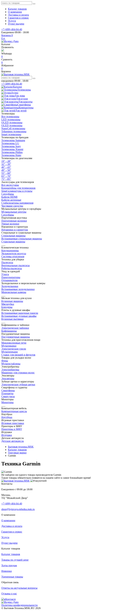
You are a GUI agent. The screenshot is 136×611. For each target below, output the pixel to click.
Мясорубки (7, 304)
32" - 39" (6, 164)
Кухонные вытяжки (12, 319)
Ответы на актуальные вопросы (19, 588)
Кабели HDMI (9, 197)
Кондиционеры (10, 250)
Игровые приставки (12, 423)
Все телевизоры (10, 116)
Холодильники (9, 286)
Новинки (6, 571)
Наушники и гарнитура (14, 229)
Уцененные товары (12, 576)
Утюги (5, 274)
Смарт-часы (8, 396)
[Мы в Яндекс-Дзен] (10, 41)
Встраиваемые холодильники (18, 289)
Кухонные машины (12, 301)
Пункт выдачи (16, 23)
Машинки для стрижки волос (18, 372)
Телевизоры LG (10, 143)
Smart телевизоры (11, 134)
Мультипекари (9, 351)
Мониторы (7, 402)
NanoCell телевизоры (13, 128)
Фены (4, 360)
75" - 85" (6, 179)
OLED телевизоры (11, 125)
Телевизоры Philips (12, 152)
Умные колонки (10, 223)
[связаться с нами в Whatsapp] (2, 50)
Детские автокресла (12, 441)
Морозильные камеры (13, 292)
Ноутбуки (6, 417)
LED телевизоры (10, 119)
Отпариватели (9, 280)
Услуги (12, 20)
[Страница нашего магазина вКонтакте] (8, 599)
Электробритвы (10, 369)
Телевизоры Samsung (13, 140)
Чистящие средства (12, 205)
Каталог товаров (17, 8)
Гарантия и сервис (18, 17)
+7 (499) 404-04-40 (11, 29)
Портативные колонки (14, 220)
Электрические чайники (15, 328)
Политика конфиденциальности (19, 605)
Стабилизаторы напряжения (17, 202)
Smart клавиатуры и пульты (16, 191)
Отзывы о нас (9, 593)
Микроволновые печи (13, 342)
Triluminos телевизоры (13, 131)
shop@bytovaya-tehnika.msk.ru (18, 509)
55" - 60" (6, 173)
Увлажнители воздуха (13, 253)
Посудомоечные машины (15, 336)
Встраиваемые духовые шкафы (18, 316)
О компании (15, 11)
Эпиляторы (7, 378)
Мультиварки (8, 345)
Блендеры (6, 307)
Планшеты (7, 393)
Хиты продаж (9, 565)
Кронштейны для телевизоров (18, 188)
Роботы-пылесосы (11, 268)
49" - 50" (6, 170)
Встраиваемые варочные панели (19, 313)
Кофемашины (9, 330)
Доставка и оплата (18, 14)
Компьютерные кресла (14, 411)
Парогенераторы (10, 277)
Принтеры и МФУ (11, 429)
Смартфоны (8, 390)
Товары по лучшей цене (15, 559)
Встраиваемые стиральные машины (21, 238)
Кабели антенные (11, 199)
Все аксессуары (10, 185)
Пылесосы (7, 262)
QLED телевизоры (11, 122)
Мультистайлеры (10, 363)
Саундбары (7, 194)
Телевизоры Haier (11, 155)
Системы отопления (12, 256)
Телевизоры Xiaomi (12, 149)
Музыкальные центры (13, 211)
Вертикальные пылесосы (15, 265)
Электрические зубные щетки (18, 384)
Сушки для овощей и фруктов (18, 354)
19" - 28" (6, 161)
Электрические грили (13, 348)
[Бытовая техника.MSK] (15, 480)
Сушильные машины (13, 241)
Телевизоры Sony (11, 146)
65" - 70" (6, 176)
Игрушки (6, 435)
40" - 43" (6, 167)
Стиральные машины (13, 235)
